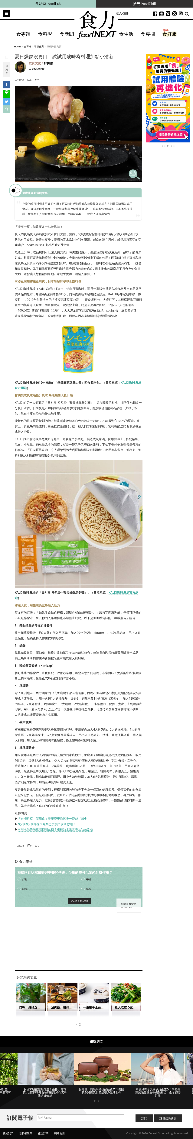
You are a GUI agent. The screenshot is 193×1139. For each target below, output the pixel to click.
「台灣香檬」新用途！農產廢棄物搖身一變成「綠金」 (54, 819)
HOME (17, 46)
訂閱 (144, 1115)
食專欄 (148, 34)
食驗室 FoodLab (48, 3)
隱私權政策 (25, 1130)
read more (129, 907)
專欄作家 (39, 46)
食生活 (126, 34)
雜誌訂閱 (43, 1130)
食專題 (23, 34)
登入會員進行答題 (79, 901)
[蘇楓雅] (20, 66)
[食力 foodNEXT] (97, 25)
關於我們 (8, 1130)
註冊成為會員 (167, 1115)
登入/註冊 (122, 13)
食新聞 (67, 34)
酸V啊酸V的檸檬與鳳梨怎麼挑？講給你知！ (47, 824)
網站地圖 (59, 1130)
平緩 (88, 879)
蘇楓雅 (48, 63)
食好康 (169, 34)
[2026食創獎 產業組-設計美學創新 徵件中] (168, 98)
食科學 (45, 34)
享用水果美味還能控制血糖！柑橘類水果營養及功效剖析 (55, 829)
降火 (88, 889)
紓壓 (25, 879)
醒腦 (25, 889)
